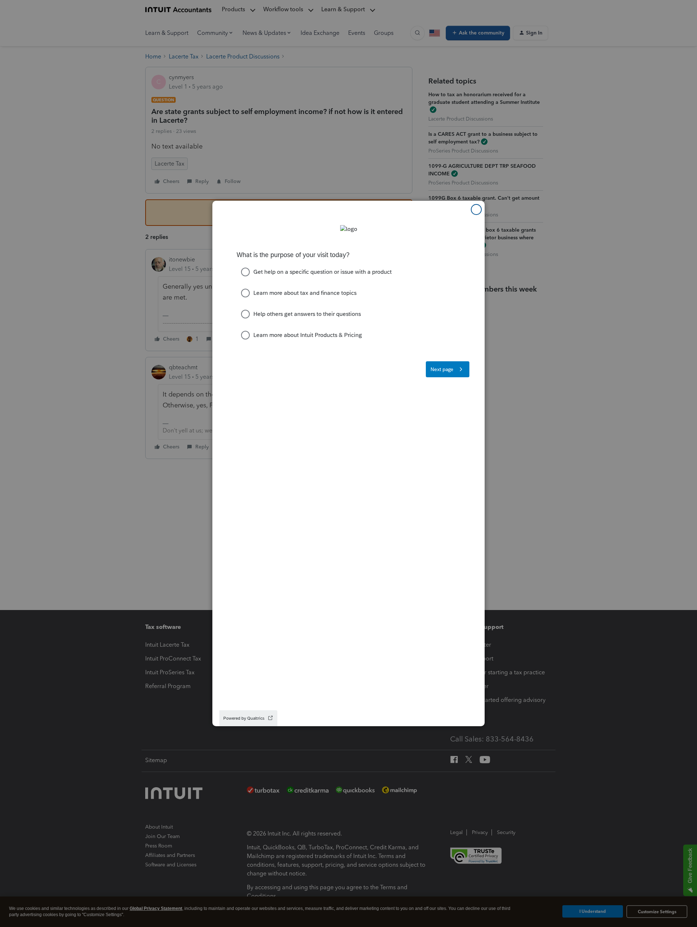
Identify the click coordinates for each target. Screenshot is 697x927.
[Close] (476, 209)
